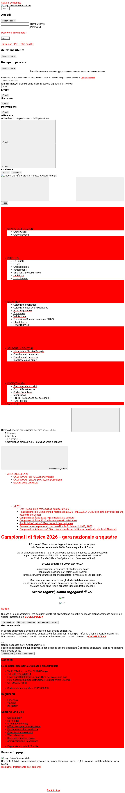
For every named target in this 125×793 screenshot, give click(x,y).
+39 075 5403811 (21, 674)
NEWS (17, 506)
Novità (10, 436)
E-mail (33, 71)
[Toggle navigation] (25, 189)
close (4, 203)
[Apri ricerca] (100, 189)
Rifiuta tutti (26, 622)
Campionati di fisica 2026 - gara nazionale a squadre (47, 517)
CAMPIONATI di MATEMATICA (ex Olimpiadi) (37, 479)
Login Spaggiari (88, 78)
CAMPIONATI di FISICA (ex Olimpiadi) (33, 476)
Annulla (5, 172)
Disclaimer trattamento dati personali (21, 766)
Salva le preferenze (24, 654)
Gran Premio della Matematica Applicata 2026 (44, 509)
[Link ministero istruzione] (16, 5)
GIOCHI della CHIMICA (25, 482)
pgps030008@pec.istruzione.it (41, 679)
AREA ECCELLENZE (17, 473)
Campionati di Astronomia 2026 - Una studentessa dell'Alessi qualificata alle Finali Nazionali (68, 529)
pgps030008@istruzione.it (40, 677)
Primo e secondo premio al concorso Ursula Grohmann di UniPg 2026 (56, 526)
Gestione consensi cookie (21, 738)
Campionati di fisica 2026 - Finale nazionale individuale (48, 520)
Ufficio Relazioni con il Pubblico (24, 726)
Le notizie (12, 439)
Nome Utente (37, 23)
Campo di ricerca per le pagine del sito (21, 430)
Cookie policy (14, 717)
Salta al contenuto (11, 2)
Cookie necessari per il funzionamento (21, 644)
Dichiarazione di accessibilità (22, 729)
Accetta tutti (47, 622)
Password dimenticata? (14, 32)
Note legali (13, 720)
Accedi (5, 8)
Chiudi (5, 95)
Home (10, 433)
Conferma (16, 172)
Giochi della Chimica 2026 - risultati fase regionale (46, 523)
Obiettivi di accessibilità (20, 732)
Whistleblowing (15, 735)
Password (35, 27)
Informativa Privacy (17, 723)
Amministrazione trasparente (22, 741)
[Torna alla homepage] (62, 175)
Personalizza (8, 622)
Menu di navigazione (57, 468)
